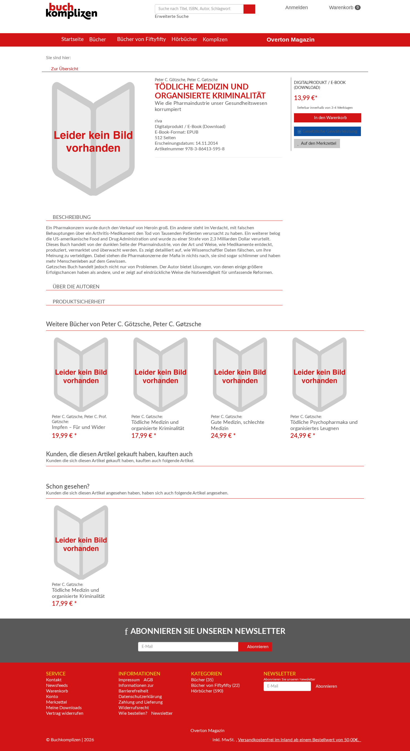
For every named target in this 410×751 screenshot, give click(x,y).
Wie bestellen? (133, 713)
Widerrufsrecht (134, 708)
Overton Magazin (291, 39)
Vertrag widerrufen (64, 713)
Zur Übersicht (64, 69)
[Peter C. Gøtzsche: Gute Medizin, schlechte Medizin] (244, 374)
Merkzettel (56, 702)
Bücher (98, 39)
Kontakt (54, 680)
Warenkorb (343, 7)
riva (158, 121)
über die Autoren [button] (76, 286)
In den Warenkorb (330, 118)
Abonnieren (257, 647)
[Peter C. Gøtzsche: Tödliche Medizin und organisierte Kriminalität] (165, 374)
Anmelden (296, 7)
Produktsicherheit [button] (79, 302)
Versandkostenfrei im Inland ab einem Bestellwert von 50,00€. (299, 740)
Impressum (129, 680)
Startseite (72, 39)
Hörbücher (184, 39)
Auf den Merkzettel (318, 143)
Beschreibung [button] (72, 217)
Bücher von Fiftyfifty (141, 39)
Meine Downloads (64, 708)
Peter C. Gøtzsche (202, 80)
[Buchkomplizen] (71, 11)
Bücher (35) (202, 680)
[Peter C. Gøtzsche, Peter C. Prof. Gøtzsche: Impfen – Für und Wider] (85, 374)
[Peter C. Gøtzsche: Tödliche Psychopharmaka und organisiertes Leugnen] (324, 374)
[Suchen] (249, 9)
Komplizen (216, 39)
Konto (52, 696)
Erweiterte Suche (172, 16)
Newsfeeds (57, 685)
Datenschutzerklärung (140, 696)
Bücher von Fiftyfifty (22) (215, 685)
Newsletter (162, 713)
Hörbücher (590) (207, 691)
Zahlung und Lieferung (141, 702)
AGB (148, 680)
